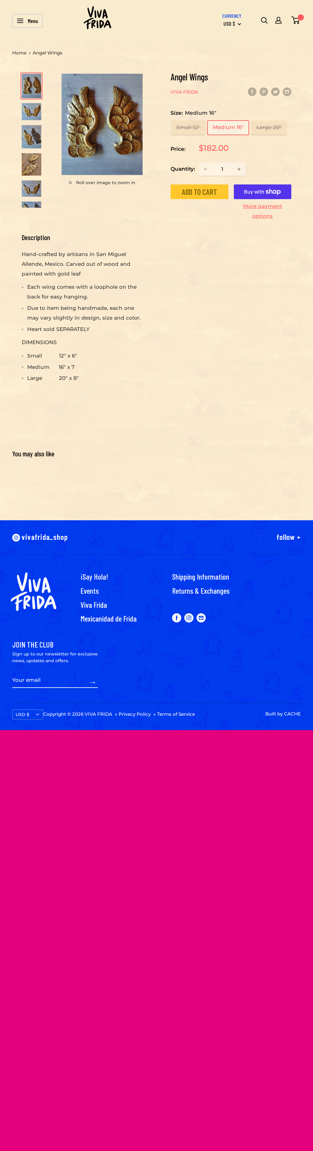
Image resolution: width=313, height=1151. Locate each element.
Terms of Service (176, 714)
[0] (294, 20)
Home (19, 53)
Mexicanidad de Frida (108, 618)
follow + (289, 536)
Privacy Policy (135, 714)
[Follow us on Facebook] (176, 618)
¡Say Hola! (94, 576)
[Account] (278, 20)
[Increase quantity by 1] (239, 169)
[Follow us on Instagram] (188, 618)
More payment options (262, 211)
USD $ (22, 714)
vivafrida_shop (44, 536)
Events (89, 590)
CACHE (292, 714)
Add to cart (199, 191)
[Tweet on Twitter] (275, 91)
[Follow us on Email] (201, 618)
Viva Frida (93, 604)
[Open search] (264, 20)
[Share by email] (287, 91)
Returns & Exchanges (201, 590)
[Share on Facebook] (252, 91)
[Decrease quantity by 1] (205, 169)
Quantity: (183, 169)
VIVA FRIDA (184, 92)
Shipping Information (200, 576)
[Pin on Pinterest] (264, 91)
